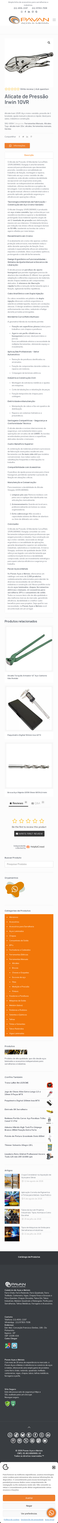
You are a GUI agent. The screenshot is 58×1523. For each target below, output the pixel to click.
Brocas (15, 968)
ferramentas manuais (42, 126)
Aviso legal (49, 1519)
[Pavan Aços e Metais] (29, 19)
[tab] (29, 155)
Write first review (30, 833)
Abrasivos (13, 917)
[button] (53, 1467)
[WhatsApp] (21, 11)
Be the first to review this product (29, 826)
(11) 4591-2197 (21, 8)
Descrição (29, 155)
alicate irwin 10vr (17, 126)
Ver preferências (29, 1513)
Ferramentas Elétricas (18, 954)
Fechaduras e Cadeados (20, 950)
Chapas (12, 936)
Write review (27, 89)
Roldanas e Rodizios (18, 1010)
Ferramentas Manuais (33, 123)
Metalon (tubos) (16, 1005)
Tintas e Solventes (17, 1024)
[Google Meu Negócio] (36, 11)
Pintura (15, 991)
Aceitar (29, 1498)
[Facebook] (25, 11)
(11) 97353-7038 (39, 8)
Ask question (42, 89)
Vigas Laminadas (16, 1033)
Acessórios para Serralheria (21, 926)
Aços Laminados (16, 931)
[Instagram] (32, 11)
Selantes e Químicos (18, 1015)
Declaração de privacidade (32, 1519)
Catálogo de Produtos (29, 1257)
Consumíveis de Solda (18, 940)
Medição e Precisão (20, 986)
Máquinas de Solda (17, 1001)
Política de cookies (11, 1519)
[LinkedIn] (29, 11)
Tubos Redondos (16, 1029)
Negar (29, 1505)
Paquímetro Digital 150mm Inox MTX (24, 735)
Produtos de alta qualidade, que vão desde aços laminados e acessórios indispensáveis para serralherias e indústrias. (25, 1061)
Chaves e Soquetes (20, 972)
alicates (28, 126)
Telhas (12, 1019)
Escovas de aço (19, 977)
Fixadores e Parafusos (19, 996)
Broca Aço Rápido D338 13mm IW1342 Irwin (27, 792)
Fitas (14, 982)
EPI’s (11, 945)
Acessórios (14, 922)
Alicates (47, 123)
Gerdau (8, 129)
